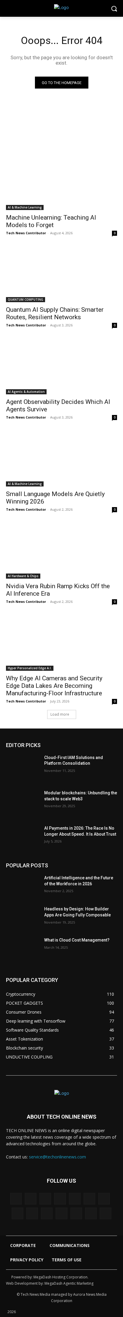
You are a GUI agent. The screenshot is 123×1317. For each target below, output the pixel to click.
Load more (59, 714)
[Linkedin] (104, 1199)
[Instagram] (89, 1199)
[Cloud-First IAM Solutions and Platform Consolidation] (22, 766)
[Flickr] (60, 1199)
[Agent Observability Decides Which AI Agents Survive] (61, 366)
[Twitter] (61, 1213)
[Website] (91, 1213)
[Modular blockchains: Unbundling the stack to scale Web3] (22, 801)
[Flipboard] (75, 1199)
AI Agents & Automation (26, 392)
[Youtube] (105, 1213)
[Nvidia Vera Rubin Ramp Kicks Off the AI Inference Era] (61, 551)
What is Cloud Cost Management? (77, 940)
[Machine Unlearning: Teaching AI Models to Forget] (61, 182)
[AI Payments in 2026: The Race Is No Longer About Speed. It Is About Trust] (22, 837)
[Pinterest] (32, 1213)
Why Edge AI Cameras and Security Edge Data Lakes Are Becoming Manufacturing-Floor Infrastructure (54, 686)
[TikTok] (47, 1213)
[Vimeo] (76, 1213)
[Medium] (17, 1213)
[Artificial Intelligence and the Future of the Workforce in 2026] (22, 886)
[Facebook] (45, 1199)
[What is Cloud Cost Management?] (22, 949)
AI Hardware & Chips (23, 576)
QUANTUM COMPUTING (25, 299)
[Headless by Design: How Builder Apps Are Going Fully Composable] (22, 918)
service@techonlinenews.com (57, 1157)
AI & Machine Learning (25, 207)
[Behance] (16, 1199)
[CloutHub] (30, 1199)
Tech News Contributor (26, 233)
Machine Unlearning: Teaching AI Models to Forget (51, 221)
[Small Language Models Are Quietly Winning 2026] (61, 458)
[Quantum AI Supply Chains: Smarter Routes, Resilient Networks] (61, 274)
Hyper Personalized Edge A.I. (30, 668)
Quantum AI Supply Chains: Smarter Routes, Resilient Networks (55, 313)
